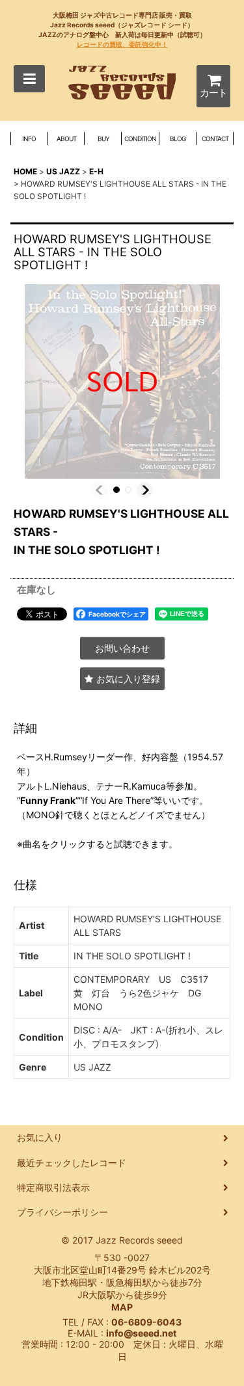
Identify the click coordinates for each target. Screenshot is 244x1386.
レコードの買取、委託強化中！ (122, 44)
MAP (122, 1307)
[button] (29, 78)
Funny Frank (47, 800)
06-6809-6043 (146, 1321)
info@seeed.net (141, 1333)
